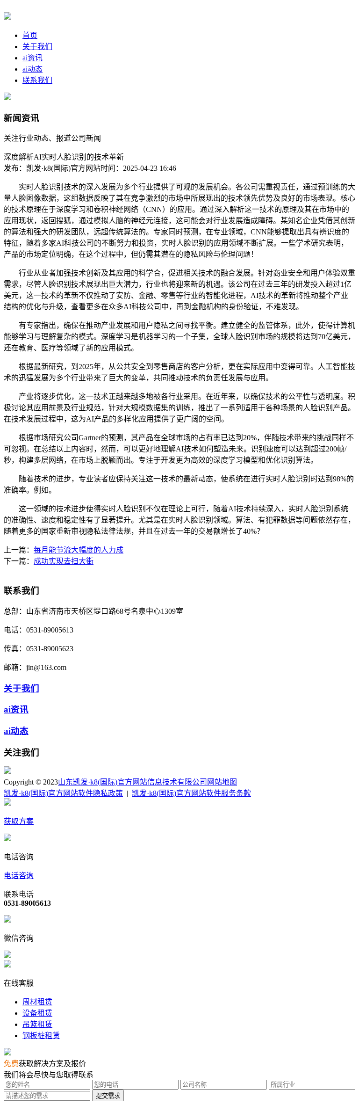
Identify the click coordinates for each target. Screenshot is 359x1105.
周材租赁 (37, 1002)
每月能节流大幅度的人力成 (78, 550)
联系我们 (37, 80)
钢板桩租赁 (41, 1036)
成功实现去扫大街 (63, 561)
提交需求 (108, 1095)
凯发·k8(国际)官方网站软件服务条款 (191, 793)
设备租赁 (37, 1013)
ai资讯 (32, 58)
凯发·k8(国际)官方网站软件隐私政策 (63, 793)
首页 (29, 35)
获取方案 (19, 821)
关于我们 (37, 47)
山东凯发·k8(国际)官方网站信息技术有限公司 (132, 782)
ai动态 (32, 69)
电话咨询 (19, 876)
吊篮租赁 (37, 1024)
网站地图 (222, 782)
